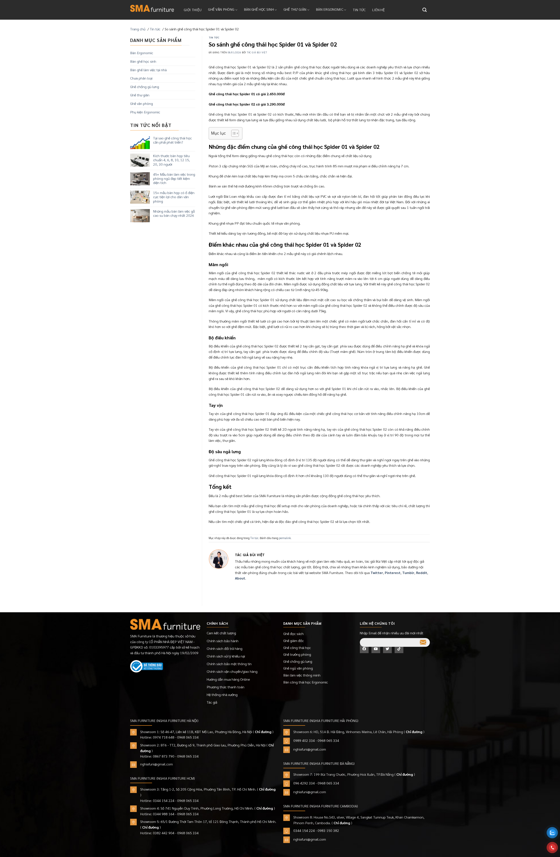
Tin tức (359, 9)
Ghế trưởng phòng (297, 654)
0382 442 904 (163, 833)
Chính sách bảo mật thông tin (229, 663)
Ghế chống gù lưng (144, 86)
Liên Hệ (378, 9)
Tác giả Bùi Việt (257, 52)
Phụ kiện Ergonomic (145, 112)
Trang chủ (137, 29)
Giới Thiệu (192, 9)
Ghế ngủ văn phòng (298, 668)
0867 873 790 (163, 756)
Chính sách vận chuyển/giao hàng (232, 671)
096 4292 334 (304, 783)
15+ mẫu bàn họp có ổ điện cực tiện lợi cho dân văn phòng (173, 197)
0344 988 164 (163, 814)
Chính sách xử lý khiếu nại (226, 656)
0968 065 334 (188, 737)
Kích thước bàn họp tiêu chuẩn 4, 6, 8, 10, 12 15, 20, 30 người (171, 160)
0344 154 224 (163, 800)
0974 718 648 (163, 737)
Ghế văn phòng (221, 9)
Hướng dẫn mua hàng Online (228, 679)
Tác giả (212, 702)
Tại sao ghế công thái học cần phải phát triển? (172, 140)
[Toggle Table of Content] (233, 133)
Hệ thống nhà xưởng (222, 694)
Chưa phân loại (141, 78)
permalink (285, 538)
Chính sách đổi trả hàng (224, 648)
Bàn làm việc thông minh (301, 675)
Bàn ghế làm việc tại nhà (148, 70)
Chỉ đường (263, 731)
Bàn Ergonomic (329, 9)
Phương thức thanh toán (225, 687)
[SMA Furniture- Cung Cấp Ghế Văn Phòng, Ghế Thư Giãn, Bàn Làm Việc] (152, 8)
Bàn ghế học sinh (259, 9)
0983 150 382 (328, 830)
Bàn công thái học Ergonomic (305, 682)
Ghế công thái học (297, 647)
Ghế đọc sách (293, 633)
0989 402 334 (304, 740)
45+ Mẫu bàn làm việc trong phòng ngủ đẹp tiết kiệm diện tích (174, 178)
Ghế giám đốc (293, 640)
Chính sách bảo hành (222, 640)
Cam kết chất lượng (221, 633)
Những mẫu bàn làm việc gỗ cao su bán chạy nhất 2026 (174, 213)
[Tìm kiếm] (424, 9)
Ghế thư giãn (295, 9)
